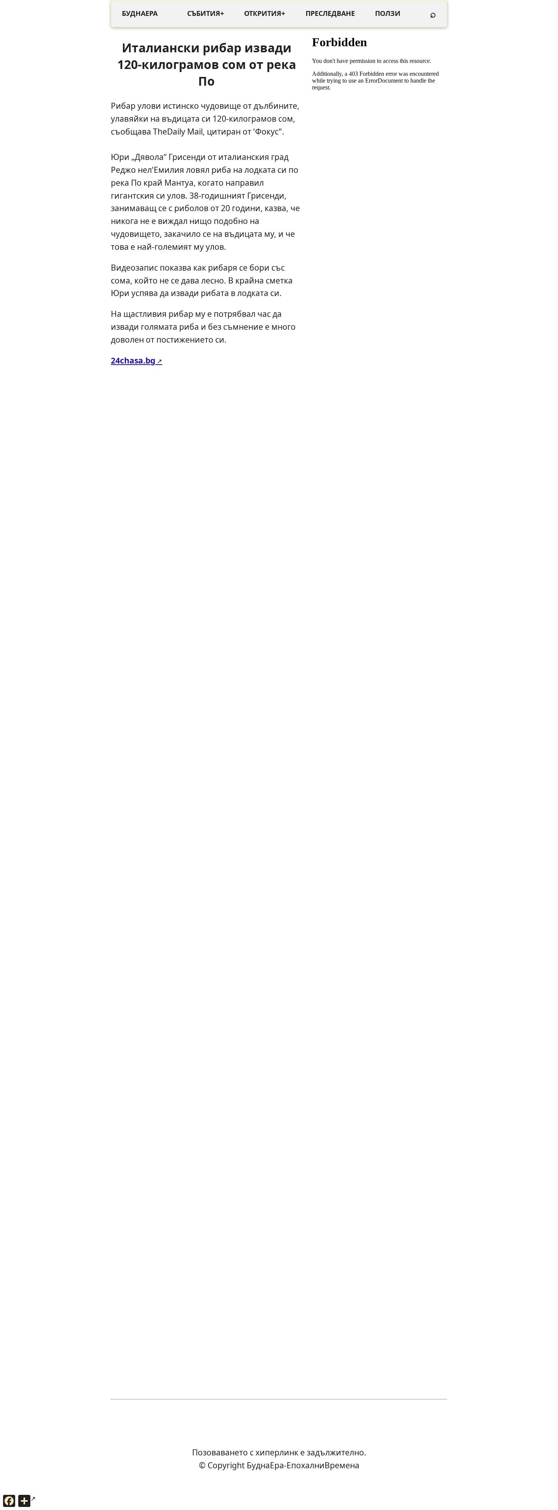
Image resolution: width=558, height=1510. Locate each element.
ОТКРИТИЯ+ (264, 13)
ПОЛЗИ (387, 13)
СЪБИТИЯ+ (205, 13)
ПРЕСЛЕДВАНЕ (330, 13)
